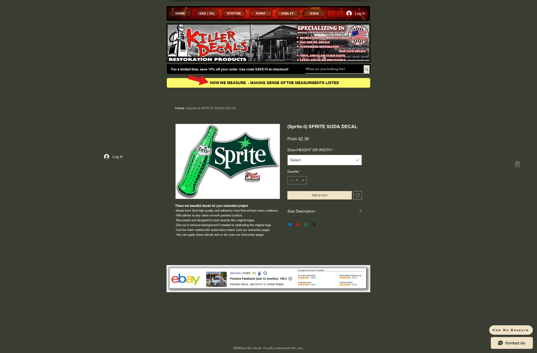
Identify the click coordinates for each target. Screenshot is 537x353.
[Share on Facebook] (290, 224)
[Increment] (303, 180)
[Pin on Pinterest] (298, 224)
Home (179, 108)
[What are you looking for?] (367, 69)
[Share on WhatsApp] (306, 224)
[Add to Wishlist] (357, 195)
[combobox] (324, 160)
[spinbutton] (297, 180)
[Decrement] (291, 180)
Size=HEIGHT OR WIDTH (310, 150)
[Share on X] (314, 224)
